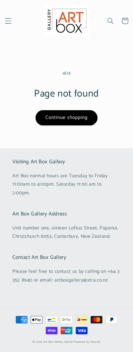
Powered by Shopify (87, 342)
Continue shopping (66, 118)
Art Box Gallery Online (58, 342)
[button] (8, 21)
